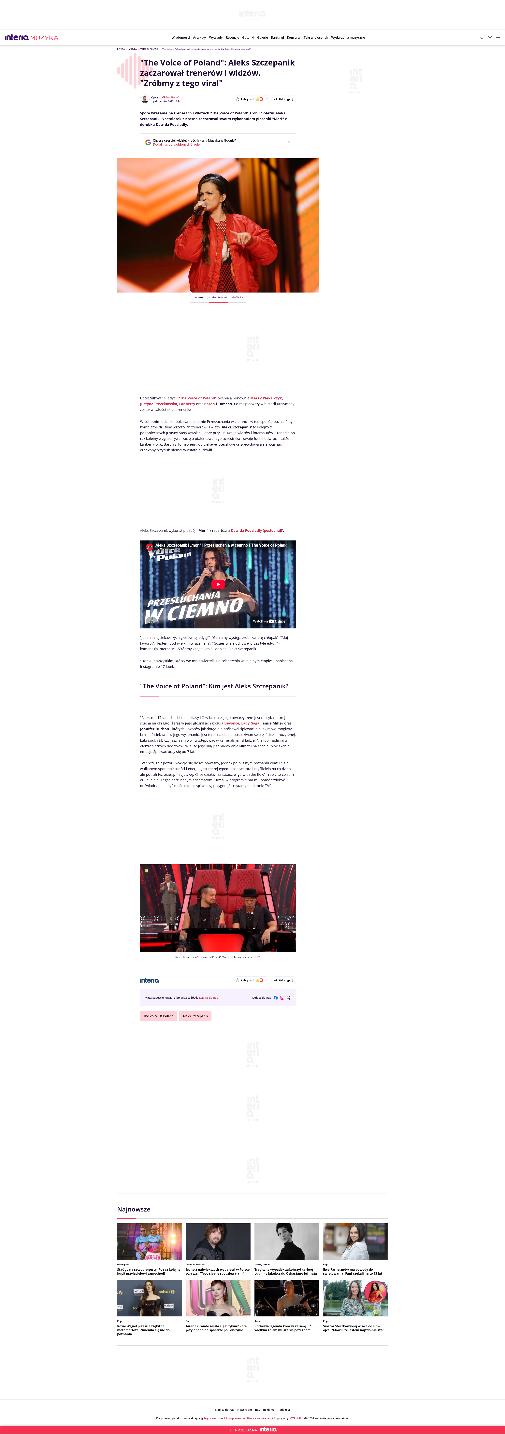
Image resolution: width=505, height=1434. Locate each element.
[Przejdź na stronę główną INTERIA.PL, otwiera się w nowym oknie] (17, 37)
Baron (209, 403)
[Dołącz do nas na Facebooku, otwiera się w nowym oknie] (276, 998)
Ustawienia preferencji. (260, 1418)
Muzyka (133, 49)
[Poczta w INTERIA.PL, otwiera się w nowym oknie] (490, 37)
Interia (121, 49)
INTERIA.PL (295, 1418)
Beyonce (231, 723)
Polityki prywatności (235, 1418)
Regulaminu (210, 1418)
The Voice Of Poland (158, 1016)
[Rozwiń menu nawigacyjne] (498, 37)
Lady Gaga (250, 723)
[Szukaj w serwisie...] (482, 37)
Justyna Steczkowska (158, 403)
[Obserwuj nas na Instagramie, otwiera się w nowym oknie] (282, 998)
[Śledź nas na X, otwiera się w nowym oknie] (288, 998)
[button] (248, 37)
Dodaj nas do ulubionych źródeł (194, 144)
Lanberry (187, 403)
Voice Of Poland (149, 49)
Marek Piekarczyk (266, 398)
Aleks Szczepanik (195, 1016)
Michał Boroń (171, 97)
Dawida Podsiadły (246, 530)
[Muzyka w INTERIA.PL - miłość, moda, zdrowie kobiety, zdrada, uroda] (44, 37)
